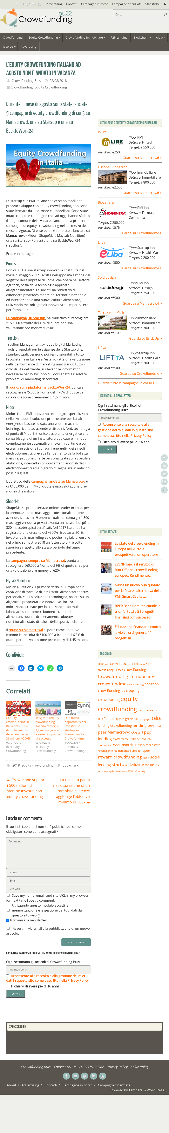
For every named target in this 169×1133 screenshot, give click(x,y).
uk (152, 765)
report (145, 750)
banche (114, 663)
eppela (124, 691)
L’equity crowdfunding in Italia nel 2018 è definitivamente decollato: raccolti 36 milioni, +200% (18, 728)
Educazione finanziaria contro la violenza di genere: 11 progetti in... (138, 632)
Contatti (71, 4)
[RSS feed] (39, 4)
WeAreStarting (136, 771)
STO (147, 765)
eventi (142, 710)
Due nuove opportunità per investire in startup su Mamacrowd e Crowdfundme (75, 728)
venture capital (106, 771)
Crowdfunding (22, 87)
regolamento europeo (127, 751)
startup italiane (128, 764)
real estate (153, 745)
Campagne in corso (94, 4)
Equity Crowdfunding (50, 87)
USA (157, 765)
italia (155, 718)
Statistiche (152, 4)
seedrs (146, 757)
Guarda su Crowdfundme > (141, 233)
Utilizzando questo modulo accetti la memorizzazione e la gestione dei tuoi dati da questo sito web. (47, 910)
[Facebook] (16, 4)
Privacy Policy (116, 1067)
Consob (118, 669)
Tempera (136, 1090)
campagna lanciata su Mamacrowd (58, 481)
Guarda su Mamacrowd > (142, 157)
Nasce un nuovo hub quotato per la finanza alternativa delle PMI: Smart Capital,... (138, 590)
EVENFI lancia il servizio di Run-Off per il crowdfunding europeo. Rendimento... (136, 570)
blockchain (128, 663)
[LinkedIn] (34, 4)
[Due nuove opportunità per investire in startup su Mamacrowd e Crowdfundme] (77, 708)
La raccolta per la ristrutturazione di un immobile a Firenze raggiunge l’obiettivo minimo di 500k (71, 790)
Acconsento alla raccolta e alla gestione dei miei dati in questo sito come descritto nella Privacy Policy (47, 978)
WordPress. (156, 1090)
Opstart (137, 732)
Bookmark (70, 765)
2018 (16, 765)
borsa (142, 663)
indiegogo (144, 719)
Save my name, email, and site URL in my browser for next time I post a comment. (47, 898)
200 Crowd (103, 664)
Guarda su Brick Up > (145, 338)
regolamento (105, 750)
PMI (144, 739)
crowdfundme (112, 684)
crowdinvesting (135, 684)
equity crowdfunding (37, 765)
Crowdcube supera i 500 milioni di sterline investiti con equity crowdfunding (25, 788)
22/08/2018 (58, 80)
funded (120, 719)
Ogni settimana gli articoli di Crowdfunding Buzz (43, 962)
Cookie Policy (138, 1067)
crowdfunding (135, 669)
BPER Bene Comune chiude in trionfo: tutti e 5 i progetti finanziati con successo (138, 611)
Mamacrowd (118, 732)
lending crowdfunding (115, 725)
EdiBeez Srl (63, 1067)
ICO (136, 719)
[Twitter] (28, 4)
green (129, 719)
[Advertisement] (132, 492)
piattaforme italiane (126, 739)
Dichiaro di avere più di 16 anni (34, 986)
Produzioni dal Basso (128, 744)
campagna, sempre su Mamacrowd (38, 560)
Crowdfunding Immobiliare (126, 676)
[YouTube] (22, 4)
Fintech (109, 718)
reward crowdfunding (120, 757)
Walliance (121, 771)
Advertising (54, 4)
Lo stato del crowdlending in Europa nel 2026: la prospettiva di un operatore (137, 549)
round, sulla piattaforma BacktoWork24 (39, 387)
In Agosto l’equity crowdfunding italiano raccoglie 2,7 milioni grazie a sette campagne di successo (47, 728)
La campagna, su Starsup (25, 318)
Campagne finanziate (127, 4)
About (11, 1085)
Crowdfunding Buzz (26, 80)
